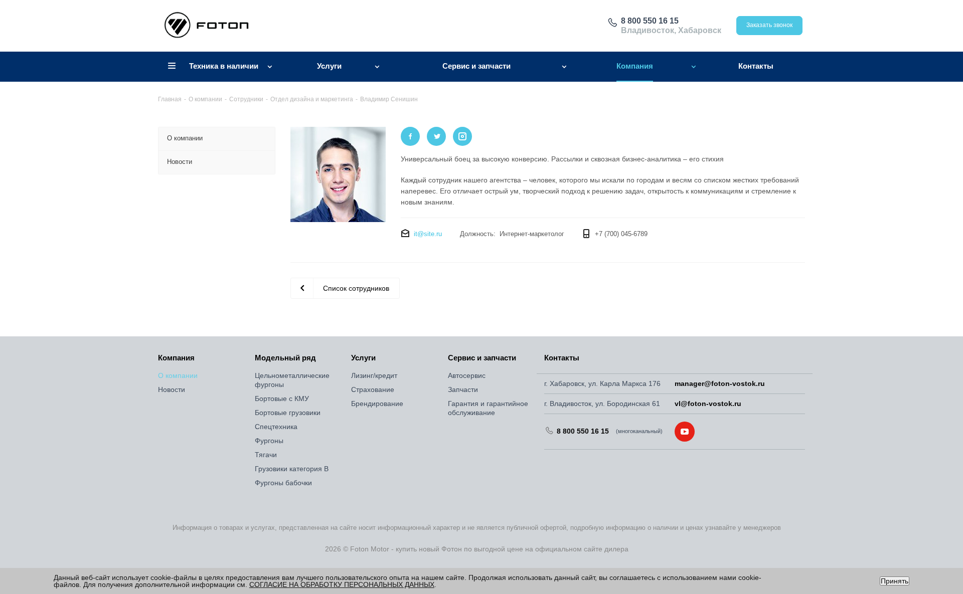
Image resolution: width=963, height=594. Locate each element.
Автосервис (467, 375)
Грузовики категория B (292, 469)
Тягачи (266, 455)
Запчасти (463, 389)
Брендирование (377, 404)
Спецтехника (276, 427)
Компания (176, 357)
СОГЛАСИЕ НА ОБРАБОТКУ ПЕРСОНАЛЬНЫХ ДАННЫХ (341, 584)
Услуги (363, 357)
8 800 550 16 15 (650, 21)
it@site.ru (428, 234)
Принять (894, 581)
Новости (171, 389)
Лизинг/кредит (374, 375)
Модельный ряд (285, 357)
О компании (178, 375)
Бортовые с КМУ (282, 398)
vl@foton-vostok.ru (708, 404)
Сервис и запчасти (482, 357)
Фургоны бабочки (283, 483)
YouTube (685, 432)
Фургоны (269, 441)
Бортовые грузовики (287, 413)
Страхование (372, 389)
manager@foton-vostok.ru (720, 383)
